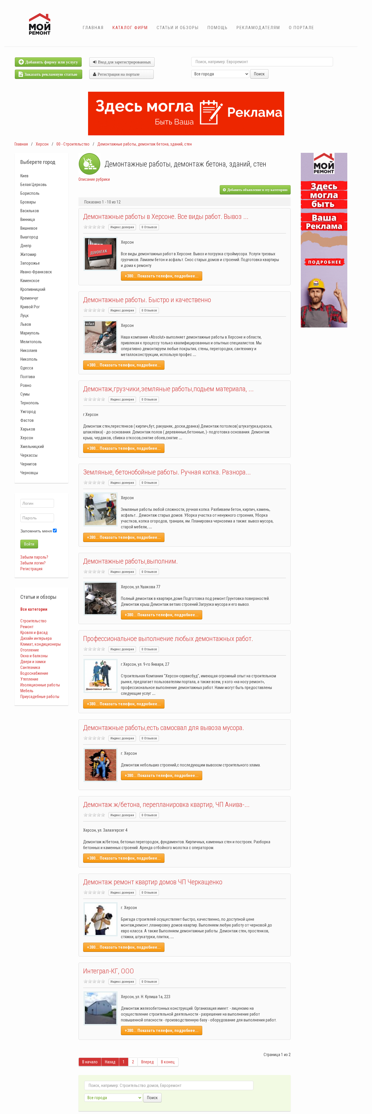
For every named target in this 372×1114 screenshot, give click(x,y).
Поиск (259, 74)
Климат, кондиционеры (40, 644)
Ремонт (26, 626)
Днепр (25, 245)
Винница (27, 219)
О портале (301, 27)
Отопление (29, 650)
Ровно (25, 385)
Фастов (27, 420)
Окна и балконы (34, 655)
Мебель (26, 690)
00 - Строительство (73, 144)
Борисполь (30, 193)
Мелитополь (31, 341)
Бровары (28, 202)
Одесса (26, 368)
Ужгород (28, 411)
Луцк (24, 315)
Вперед (147, 1062)
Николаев (28, 350)
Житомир (28, 254)
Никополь (28, 359)
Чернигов (28, 464)
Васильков (29, 210)
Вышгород (29, 237)
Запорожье (30, 263)
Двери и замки (33, 661)
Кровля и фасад (34, 632)
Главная (93, 27)
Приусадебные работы (39, 696)
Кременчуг (29, 298)
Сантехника (30, 667)
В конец (168, 1062)
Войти (29, 544)
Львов (25, 324)
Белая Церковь (33, 184)
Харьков (27, 429)
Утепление (29, 679)
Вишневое (28, 228)
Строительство (33, 621)
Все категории (33, 609)
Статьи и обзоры (178, 27)
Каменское (30, 280)
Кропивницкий (32, 289)
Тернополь (29, 403)
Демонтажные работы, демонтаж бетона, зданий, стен (144, 144)
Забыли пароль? (34, 557)
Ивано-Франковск (36, 272)
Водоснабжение (34, 673)
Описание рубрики (94, 179)
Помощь (218, 27)
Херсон (42, 144)
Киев (24, 175)
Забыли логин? (33, 563)
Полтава (27, 376)
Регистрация (31, 568)
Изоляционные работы (40, 685)
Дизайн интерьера (36, 638)
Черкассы (28, 455)
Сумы (25, 394)
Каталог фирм (130, 27)
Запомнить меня (36, 531)
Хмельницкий (32, 446)
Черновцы (29, 472)
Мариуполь (30, 333)
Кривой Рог (30, 306)
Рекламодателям (258, 27)
